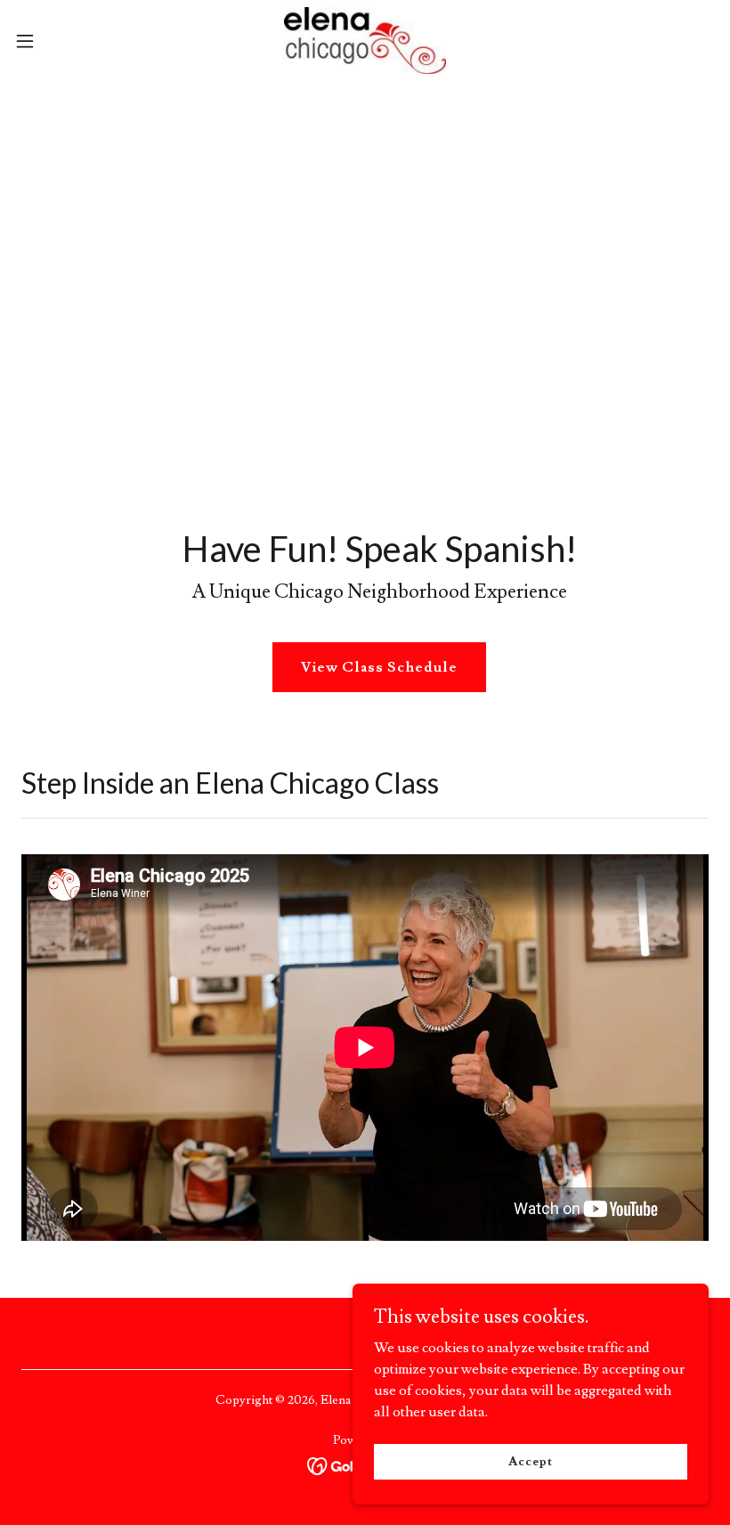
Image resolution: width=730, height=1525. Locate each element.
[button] (61, 41)
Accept (530, 1461)
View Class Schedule (379, 667)
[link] (365, 40)
